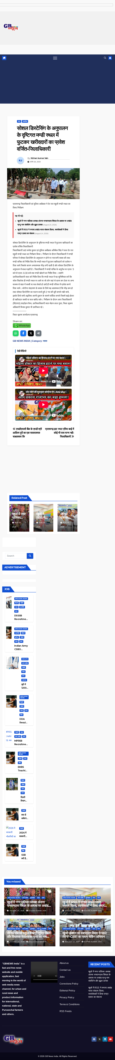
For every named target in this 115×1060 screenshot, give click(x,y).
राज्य (16, 611)
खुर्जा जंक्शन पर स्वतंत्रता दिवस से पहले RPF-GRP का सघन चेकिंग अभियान (84, 935)
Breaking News (21, 598)
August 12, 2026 (72, 942)
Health (25, 659)
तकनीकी (17, 633)
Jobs (62, 977)
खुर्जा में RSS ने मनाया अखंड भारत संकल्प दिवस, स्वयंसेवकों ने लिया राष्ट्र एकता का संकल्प (83, 905)
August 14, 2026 (72, 911)
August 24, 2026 (17, 911)
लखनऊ (24, 680)
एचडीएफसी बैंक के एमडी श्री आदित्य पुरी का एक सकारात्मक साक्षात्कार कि (27, 432)
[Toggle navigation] (55, 58)
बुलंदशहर (32, 897)
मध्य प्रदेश (17, 736)
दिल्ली (16, 603)
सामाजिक (25, 121)
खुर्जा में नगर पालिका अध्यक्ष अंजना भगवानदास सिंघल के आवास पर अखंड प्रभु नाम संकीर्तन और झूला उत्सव (27, 905)
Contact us (65, 970)
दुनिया (16, 637)
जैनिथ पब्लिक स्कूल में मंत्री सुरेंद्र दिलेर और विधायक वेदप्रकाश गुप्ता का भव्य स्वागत (28, 936)
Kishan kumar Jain (39, 158)
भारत (19, 121)
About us (64, 963)
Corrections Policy (69, 984)
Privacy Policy (67, 997)
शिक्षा (21, 714)
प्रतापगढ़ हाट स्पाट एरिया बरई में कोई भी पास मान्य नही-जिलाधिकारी (59, 432)
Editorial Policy (67, 990)
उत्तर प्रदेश (25, 663)
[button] (105, 58)
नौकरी (21, 603)
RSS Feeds (66, 1011)
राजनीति (22, 607)
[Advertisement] (57, 82)
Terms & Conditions (70, 1004)
